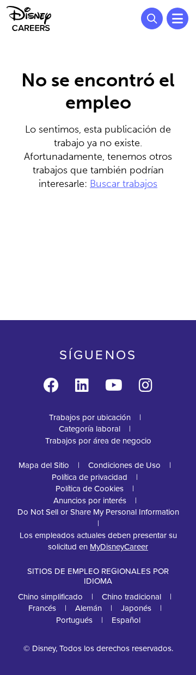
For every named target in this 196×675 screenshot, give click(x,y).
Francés (42, 608)
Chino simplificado (50, 597)
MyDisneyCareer (119, 547)
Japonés (136, 608)
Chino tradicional (131, 597)
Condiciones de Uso (124, 465)
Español (126, 620)
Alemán (88, 608)
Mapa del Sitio (44, 465)
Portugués (74, 620)
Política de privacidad (89, 477)
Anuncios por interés (89, 501)
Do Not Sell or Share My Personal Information (98, 512)
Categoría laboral (89, 429)
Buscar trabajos (123, 184)
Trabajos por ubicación (90, 417)
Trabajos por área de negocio (98, 441)
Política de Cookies (90, 489)
